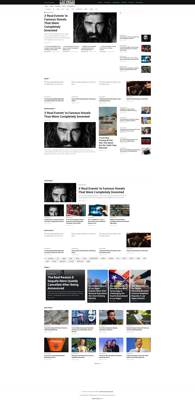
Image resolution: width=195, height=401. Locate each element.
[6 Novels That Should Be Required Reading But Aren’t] (56, 345)
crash (47, 262)
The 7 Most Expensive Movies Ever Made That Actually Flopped (129, 140)
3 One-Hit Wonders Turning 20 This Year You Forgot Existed (108, 48)
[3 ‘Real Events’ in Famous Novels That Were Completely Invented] (95, 27)
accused (71, 262)
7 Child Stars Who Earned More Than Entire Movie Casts (110, 100)
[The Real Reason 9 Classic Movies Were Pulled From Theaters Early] (146, 130)
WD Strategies (96, 399)
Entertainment (49, 12)
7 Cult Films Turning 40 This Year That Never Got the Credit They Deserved (107, 143)
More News (48, 308)
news (63, 9)
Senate (54, 262)
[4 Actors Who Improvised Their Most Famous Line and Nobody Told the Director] (84, 318)
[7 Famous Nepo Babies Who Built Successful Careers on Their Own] (56, 88)
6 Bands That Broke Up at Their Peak (137, 99)
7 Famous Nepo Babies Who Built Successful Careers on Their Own (54, 100)
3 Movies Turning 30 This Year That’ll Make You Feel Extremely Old (137, 357)
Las (53, 9)
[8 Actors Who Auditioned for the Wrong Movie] (84, 88)
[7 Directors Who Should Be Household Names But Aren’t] (111, 345)
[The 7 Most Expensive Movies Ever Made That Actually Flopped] (146, 140)
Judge (88, 262)
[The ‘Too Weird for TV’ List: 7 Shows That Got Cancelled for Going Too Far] (146, 59)
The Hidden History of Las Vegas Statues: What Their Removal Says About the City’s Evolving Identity (97, 292)
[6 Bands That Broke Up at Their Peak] (138, 88)
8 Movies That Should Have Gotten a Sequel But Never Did (83, 357)
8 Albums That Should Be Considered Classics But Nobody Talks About (88, 48)
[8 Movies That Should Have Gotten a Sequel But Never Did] (84, 345)
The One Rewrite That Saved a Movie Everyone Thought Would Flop (129, 120)
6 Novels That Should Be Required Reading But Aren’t (54, 357)
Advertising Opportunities (106, 392)
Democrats (80, 262)
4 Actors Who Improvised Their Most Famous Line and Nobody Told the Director (83, 330)
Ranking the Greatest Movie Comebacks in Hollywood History (128, 109)
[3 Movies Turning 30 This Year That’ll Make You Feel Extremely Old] (138, 345)
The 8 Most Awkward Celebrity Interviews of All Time (108, 329)
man (96, 9)
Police (124, 259)
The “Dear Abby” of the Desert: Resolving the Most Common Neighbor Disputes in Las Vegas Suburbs (140, 292)
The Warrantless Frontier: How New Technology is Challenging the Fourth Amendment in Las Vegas (119, 292)
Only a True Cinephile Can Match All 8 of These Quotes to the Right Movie (130, 150)
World (46, 79)
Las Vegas (48, 9)
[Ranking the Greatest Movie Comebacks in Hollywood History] (146, 110)
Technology (48, 181)
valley (138, 259)
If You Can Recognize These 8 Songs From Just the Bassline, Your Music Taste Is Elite (52, 48)
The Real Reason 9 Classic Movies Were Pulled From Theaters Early (130, 130)
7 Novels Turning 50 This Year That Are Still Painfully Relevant (55, 329)
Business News (49, 109)
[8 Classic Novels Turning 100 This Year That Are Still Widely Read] (138, 318)
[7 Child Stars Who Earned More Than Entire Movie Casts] (111, 88)
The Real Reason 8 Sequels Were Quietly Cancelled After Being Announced (63, 283)
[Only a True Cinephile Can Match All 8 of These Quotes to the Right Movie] (146, 151)
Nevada (91, 9)
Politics (46, 268)
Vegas (58, 9)
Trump (67, 9)
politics (85, 9)
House (131, 259)
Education (62, 262)
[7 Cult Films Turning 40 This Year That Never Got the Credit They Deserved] (108, 121)
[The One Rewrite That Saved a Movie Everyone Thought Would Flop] (146, 120)
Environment (48, 231)
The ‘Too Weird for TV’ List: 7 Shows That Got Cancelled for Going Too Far (71, 48)
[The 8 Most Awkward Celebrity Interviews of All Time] (111, 318)
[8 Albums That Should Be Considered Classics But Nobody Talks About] (146, 69)
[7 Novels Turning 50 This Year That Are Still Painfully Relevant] (56, 318)
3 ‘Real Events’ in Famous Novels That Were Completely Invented (56, 23)
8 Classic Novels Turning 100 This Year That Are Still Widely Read (137, 329)
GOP (144, 259)
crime (72, 9)
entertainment (79, 9)
